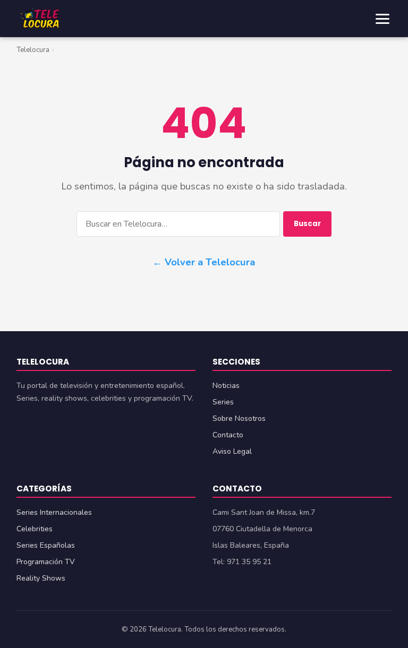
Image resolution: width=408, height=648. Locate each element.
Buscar (307, 224)
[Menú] (382, 19)
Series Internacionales (54, 512)
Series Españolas (45, 545)
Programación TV (45, 562)
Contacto (227, 435)
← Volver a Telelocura (203, 262)
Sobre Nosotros (239, 418)
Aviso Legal (232, 451)
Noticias (226, 386)
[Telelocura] (39, 18)
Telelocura (32, 50)
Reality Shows (40, 578)
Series (223, 402)
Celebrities (34, 529)
